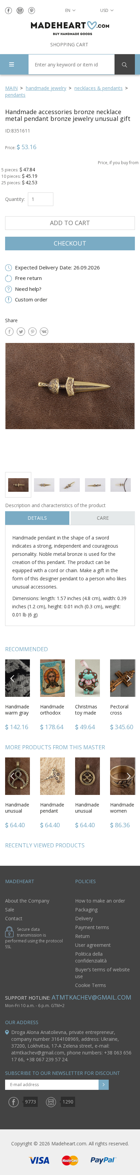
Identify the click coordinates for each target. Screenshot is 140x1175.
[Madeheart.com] (70, 28)
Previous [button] (12, 678)
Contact (13, 918)
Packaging (86, 909)
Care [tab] (103, 518)
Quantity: (15, 199)
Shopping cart (69, 44)
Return (82, 936)
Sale (9, 909)
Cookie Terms (90, 985)
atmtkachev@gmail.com (91, 997)
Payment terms (92, 927)
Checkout (70, 243)
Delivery (84, 918)
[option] (70, 405)
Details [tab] (37, 518)
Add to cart (70, 223)
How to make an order (100, 900)
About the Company (27, 900)
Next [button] (128, 678)
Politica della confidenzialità (91, 957)
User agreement (93, 945)
